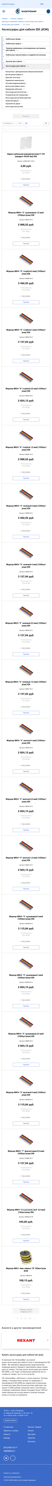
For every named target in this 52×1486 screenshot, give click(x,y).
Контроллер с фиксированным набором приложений (25, 71)
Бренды (7, 1438)
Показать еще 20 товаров (26, 1311)
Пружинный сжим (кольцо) (16, 80)
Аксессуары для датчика (14, 106)
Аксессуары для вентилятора (17, 92)
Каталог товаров (17, 19)
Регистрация (10, 4)
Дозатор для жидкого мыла (16, 86)
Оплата (31, 1431)
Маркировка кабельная (15, 89)
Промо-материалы (13, 101)
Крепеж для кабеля (15, 61)
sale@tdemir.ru (9, 1451)
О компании (8, 1427)
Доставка (31, 1434)
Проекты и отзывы (11, 1431)
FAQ (42, 4)
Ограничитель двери (13, 103)
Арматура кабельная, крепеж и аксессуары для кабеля (22, 21)
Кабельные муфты (15, 44)
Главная (4, 19)
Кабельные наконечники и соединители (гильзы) (26, 56)
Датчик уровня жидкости (14, 74)
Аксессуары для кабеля (10, 24)
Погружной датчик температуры (18, 95)
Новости (7, 1434)
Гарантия (31, 1438)
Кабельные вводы (15, 39)
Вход (3, 4)
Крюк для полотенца (14, 77)
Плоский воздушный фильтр (16, 83)
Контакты (31, 1442)
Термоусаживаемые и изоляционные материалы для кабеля (26, 49)
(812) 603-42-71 (10, 1448)
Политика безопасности (12, 1477)
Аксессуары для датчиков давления (18, 98)
